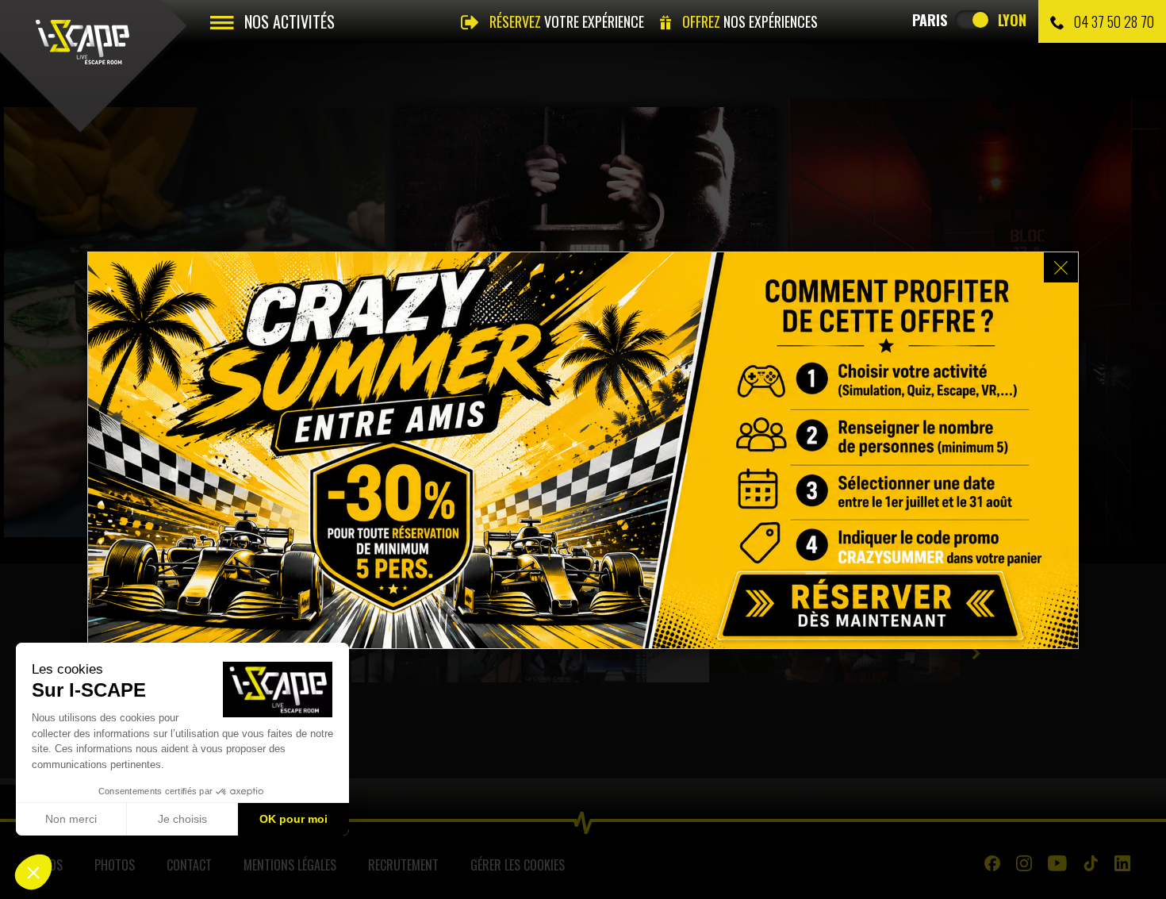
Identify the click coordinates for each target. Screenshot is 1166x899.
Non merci (71, 819)
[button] (33, 872)
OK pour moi (293, 819)
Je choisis (182, 819)
